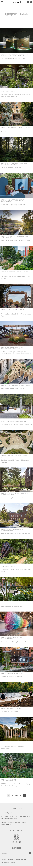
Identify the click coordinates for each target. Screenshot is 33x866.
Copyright (11, 859)
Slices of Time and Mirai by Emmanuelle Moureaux (16, 642)
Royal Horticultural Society (8, 91)
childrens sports (23, 54)
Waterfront (10, 708)
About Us (4, 859)
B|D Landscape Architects (7, 457)
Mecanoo (21, 673)
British (10, 55)
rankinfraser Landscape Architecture (15, 421)
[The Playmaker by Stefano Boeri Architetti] (16, 40)
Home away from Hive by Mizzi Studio (12, 388)
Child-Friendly (23, 199)
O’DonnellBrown (25, 743)
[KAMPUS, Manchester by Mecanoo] (16, 659)
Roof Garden (19, 271)
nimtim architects (10, 128)
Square (26, 271)
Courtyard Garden (12, 127)
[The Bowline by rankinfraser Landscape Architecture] (16, 406)
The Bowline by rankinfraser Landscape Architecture (16, 424)
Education (13, 493)
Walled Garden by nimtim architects (11, 132)
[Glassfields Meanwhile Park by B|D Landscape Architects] (16, 442)
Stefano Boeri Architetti (19, 55)
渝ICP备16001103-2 (21, 859)
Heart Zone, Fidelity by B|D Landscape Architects (15, 533)
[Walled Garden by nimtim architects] (16, 114)
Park (14, 236)
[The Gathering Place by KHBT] (16, 694)
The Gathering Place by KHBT (10, 711)
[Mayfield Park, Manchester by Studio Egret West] (16, 222)
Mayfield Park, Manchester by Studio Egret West (15, 240)
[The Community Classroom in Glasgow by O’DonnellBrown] (16, 729)
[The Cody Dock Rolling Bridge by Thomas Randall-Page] (16, 296)
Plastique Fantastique (11, 164)
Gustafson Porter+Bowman (12, 273)
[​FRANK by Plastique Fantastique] (16, 149)
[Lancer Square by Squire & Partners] (16, 589)
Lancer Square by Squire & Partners (12, 606)
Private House (27, 127)
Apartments (10, 603)
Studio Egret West (6, 237)
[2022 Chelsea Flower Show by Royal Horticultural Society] (16, 551)
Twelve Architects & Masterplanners (10, 348)
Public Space (4, 55)
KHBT (20, 708)
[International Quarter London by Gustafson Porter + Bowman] (16, 258)
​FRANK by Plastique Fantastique (11, 167)
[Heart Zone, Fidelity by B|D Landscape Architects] (16, 515)
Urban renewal (20, 236)
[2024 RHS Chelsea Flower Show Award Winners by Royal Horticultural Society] (16, 76)
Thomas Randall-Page (6, 310)
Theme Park (16, 200)
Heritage (20, 127)
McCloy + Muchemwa (6, 201)
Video (8, 455)
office (9, 529)
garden (9, 89)
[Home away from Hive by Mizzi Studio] (16, 371)
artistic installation (12, 54)
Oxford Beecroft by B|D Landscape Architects (14, 498)
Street (10, 200)
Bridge (9, 309)
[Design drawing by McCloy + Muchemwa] (16, 185)
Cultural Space (23, 163)
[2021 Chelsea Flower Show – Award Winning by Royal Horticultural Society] (16, 765)
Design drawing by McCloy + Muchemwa (13, 204)
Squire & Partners (23, 603)
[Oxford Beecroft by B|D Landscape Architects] (16, 479)
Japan (20, 637)
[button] (2, 2)
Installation (10, 637)
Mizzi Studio (26, 385)
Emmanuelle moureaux (7, 638)
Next (24, 795)
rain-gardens (15, 529)
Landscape (3, 54)
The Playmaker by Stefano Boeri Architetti (13, 58)
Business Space (11, 271)
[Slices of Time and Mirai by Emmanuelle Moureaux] (16, 624)
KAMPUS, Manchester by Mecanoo (11, 676)
